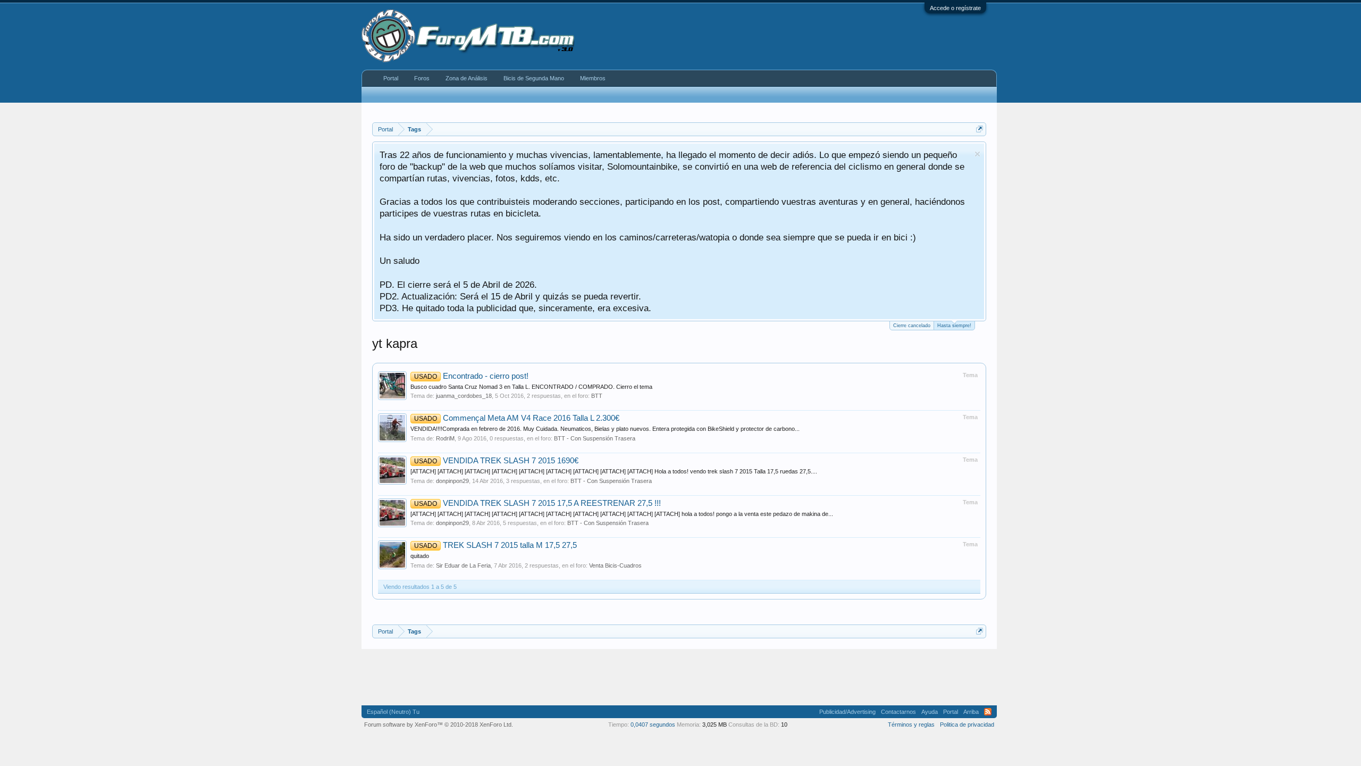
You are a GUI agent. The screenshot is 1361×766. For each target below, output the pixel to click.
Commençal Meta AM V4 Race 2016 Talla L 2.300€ (516, 418)
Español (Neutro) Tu (393, 712)
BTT (596, 396)
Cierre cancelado (911, 325)
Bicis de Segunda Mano (533, 78)
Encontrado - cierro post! (471, 376)
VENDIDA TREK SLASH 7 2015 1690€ (496, 460)
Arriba (971, 712)
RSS (988, 711)
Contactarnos (898, 712)
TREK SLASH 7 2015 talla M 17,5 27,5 (495, 545)
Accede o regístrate (955, 8)
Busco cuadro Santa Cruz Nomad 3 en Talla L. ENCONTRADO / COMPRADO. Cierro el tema (531, 387)
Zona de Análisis (467, 78)
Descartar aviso (977, 154)
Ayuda (929, 712)
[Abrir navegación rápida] (979, 129)
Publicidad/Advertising (847, 712)
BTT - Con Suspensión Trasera (594, 438)
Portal (390, 78)
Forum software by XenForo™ (438, 724)
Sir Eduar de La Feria (463, 565)
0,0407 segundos (653, 724)
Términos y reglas (911, 724)
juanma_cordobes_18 (464, 396)
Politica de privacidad (967, 724)
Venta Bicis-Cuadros (615, 565)
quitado (419, 556)
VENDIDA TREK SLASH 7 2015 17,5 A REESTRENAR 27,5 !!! (537, 503)
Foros (422, 78)
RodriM (445, 438)
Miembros (593, 78)
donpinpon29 (452, 481)
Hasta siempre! (954, 325)
